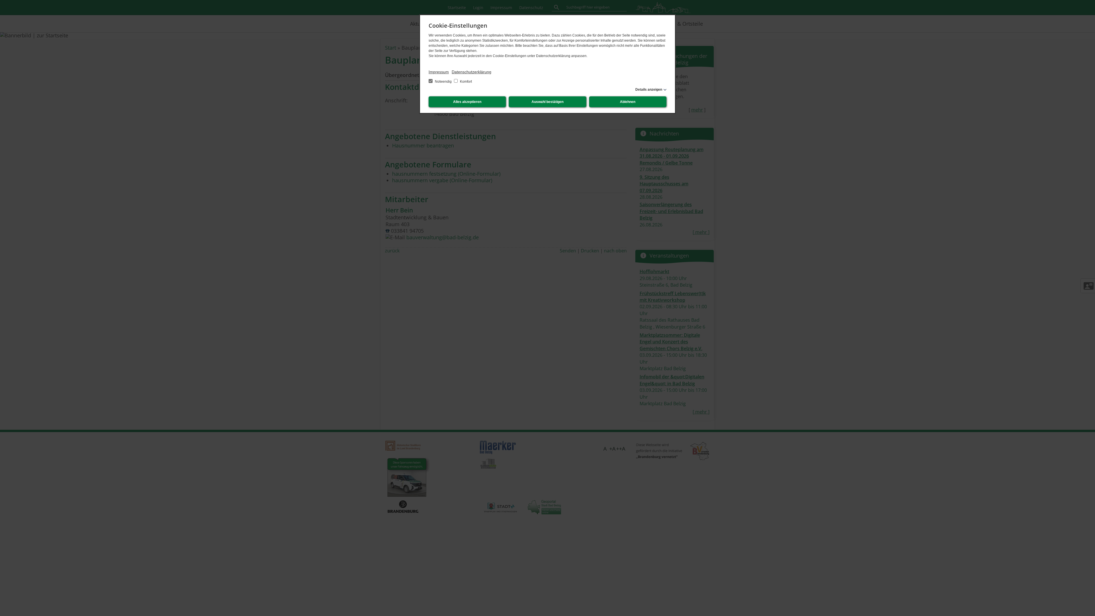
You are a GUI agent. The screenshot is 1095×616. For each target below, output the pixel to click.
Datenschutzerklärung (471, 72)
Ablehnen (627, 102)
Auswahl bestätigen (547, 102)
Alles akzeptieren (467, 102)
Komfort (465, 82)
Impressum (439, 72)
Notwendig (443, 82)
